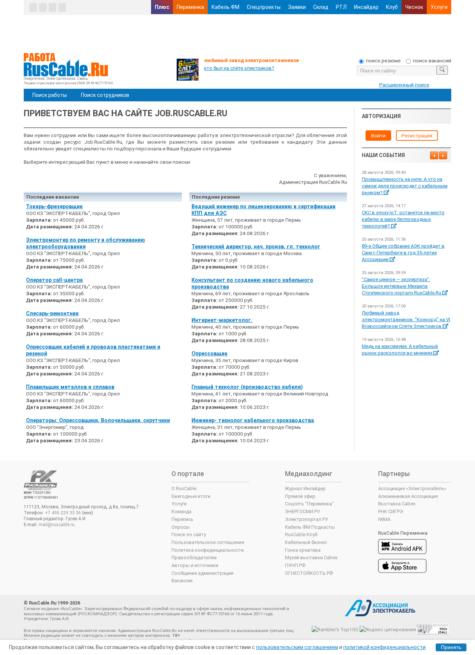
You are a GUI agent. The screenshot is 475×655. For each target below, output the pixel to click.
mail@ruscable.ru (57, 524)
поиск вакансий (432, 60)
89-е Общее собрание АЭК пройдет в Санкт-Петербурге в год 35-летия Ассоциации (403, 252)
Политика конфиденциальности (207, 550)
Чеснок (414, 7)
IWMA (384, 519)
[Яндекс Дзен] (52, 7)
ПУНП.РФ (295, 565)
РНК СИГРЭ (390, 511)
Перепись (182, 519)
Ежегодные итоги (190, 496)
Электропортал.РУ (306, 519)
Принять (451, 647)
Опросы (180, 527)
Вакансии (182, 580)
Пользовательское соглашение (207, 542)
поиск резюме (383, 60)
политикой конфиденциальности (384, 647)
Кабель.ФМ (225, 7)
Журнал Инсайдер (305, 488)
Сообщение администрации (202, 573)
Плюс (162, 7)
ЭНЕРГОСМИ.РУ (302, 511)
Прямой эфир (300, 496)
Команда (181, 511)
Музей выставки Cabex (311, 557)
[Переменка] (62, 7)
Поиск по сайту (188, 534)
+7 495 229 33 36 (63, 512)
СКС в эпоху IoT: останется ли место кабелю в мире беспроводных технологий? (403, 219)
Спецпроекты (264, 7)
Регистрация (417, 136)
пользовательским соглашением (297, 647)
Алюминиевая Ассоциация (408, 496)
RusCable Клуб (301, 534)
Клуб (392, 7)
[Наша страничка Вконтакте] (33, 7)
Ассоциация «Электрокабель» (412, 488)
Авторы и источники (194, 565)
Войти (378, 136)
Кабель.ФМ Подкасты (310, 527)
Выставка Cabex (396, 503)
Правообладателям (194, 557)
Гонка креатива (303, 550)
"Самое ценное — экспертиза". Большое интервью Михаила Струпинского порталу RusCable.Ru (402, 286)
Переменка (190, 7)
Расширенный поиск (404, 85)
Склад (320, 7)
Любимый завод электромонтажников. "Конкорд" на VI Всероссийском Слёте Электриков (406, 319)
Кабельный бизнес (306, 542)
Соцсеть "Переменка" (309, 503)
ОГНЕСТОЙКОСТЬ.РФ (309, 573)
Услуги (439, 7)
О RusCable (183, 488)
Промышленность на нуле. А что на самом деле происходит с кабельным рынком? (405, 185)
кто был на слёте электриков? (239, 68)
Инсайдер (366, 7)
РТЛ (341, 7)
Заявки (297, 7)
